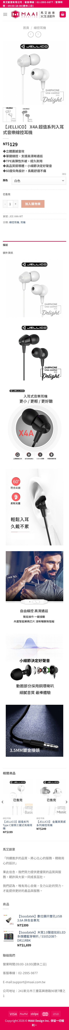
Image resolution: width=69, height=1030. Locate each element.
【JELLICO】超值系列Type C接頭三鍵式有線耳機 (17, 825)
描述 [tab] (5, 245)
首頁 (26, 27)
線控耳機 (40, 27)
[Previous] (9, 73)
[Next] (60, 73)
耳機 (23, 222)
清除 (64, 174)
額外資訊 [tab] (8, 252)
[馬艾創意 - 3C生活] (33, 14)
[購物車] (63, 14)
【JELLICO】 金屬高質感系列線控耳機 (51, 823)
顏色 (5, 180)
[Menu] (5, 14)
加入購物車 (33, 204)
